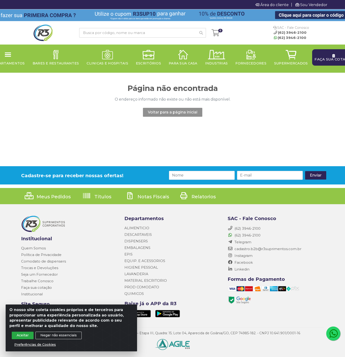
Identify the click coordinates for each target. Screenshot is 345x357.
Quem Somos (33, 248)
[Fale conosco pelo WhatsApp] (333, 334)
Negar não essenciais (58, 335)
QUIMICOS (134, 293)
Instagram (243, 255)
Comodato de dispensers (43, 261)
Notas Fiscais (152, 196)
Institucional (32, 294)
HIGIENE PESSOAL (141, 267)
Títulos (102, 196)
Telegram (242, 242)
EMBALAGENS (137, 247)
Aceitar (23, 335)
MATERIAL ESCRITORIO (145, 280)
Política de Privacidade (41, 254)
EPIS (128, 254)
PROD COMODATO (141, 287)
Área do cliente (274, 5)
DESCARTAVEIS (138, 234)
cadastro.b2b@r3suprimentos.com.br (267, 249)
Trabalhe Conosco (37, 281)
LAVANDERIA (136, 274)
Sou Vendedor (313, 5)
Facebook (243, 262)
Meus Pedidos (53, 196)
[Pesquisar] (201, 33)
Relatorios (203, 196)
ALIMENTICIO (136, 228)
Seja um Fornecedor (39, 274)
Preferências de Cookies (35, 344)
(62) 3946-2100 (292, 37)
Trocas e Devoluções (39, 268)
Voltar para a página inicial (172, 112)
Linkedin (241, 269)
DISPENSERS (136, 241)
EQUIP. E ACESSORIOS (144, 261)
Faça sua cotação (36, 287)
